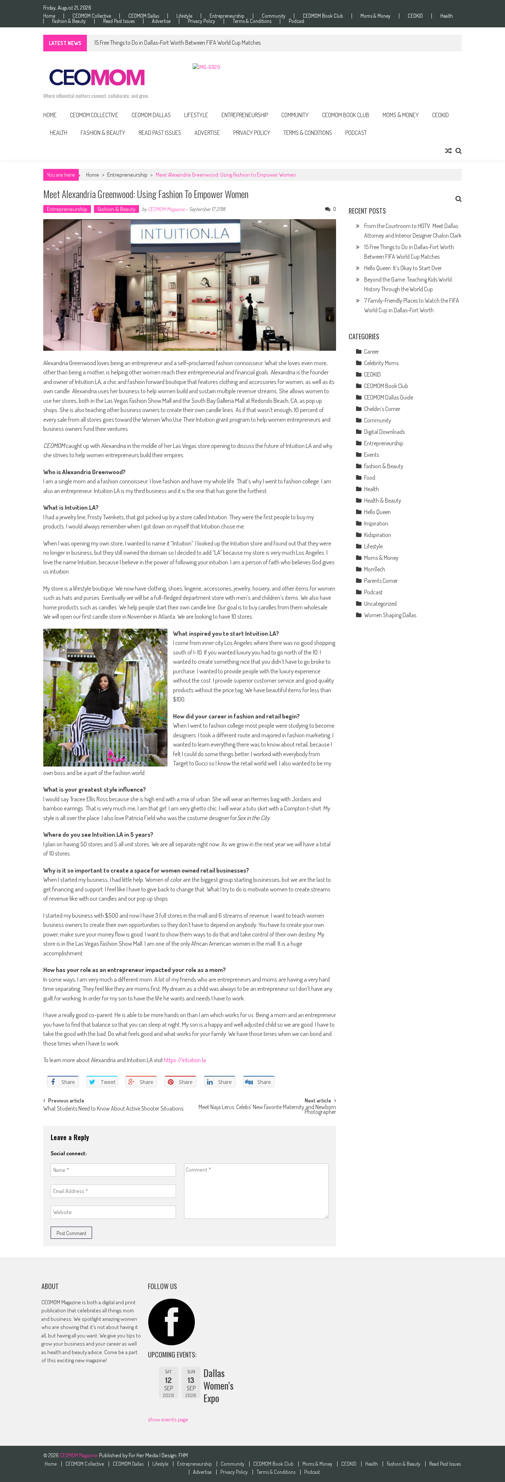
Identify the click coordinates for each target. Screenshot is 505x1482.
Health (446, 15)
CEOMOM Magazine (166, 209)
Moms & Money (375, 15)
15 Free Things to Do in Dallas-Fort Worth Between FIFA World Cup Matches (177, 42)
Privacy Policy (201, 21)
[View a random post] (448, 151)
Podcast (296, 21)
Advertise (161, 21)
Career (371, 351)
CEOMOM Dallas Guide (388, 397)
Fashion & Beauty (69, 21)
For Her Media (144, 1455)
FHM (183, 1455)
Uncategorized (380, 603)
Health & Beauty (382, 500)
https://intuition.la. (186, 1060)
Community (273, 15)
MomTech (374, 569)
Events (371, 454)
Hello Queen (377, 512)
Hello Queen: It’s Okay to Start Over (403, 268)
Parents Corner (381, 580)
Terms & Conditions (252, 21)
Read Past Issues (119, 21)
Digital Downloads (384, 431)
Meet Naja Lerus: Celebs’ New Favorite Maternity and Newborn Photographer (267, 1110)
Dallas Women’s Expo (218, 1385)
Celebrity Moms (381, 363)
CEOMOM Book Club (323, 15)
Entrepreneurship (227, 15)
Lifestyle (184, 15)
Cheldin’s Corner (382, 408)
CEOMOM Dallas (143, 15)
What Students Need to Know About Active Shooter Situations (113, 1109)
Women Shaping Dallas (390, 615)
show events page (168, 1419)
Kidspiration (377, 534)
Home (49, 15)
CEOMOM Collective (91, 15)
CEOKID (415, 15)
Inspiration (376, 523)
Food (369, 477)
